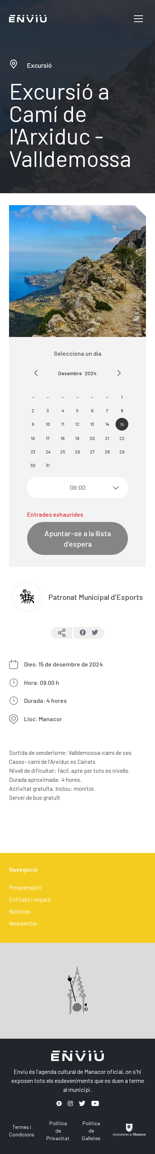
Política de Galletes (91, 1130)
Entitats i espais (30, 899)
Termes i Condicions (21, 1131)
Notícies (19, 911)
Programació (25, 887)
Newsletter (23, 923)
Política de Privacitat (58, 1130)
